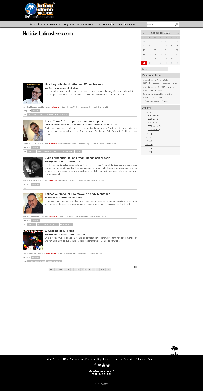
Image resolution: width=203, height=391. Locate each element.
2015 (150, 87)
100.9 (146, 83)
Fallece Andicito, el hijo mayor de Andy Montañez (77, 194)
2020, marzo (154, 123)
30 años (158, 90)
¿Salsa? (166, 80)
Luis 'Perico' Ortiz (68, 151)
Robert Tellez (48, 114)
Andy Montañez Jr (66, 224)
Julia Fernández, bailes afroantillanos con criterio (77, 157)
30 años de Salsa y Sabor (152, 97)
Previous (59, 269)
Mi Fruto (30, 261)
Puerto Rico (31, 151)
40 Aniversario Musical (151, 101)
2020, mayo (153, 115)
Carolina (78, 151)
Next (102, 269)
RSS (135, 267)
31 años (167, 97)
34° (173, 97)
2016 (156, 87)
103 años (155, 84)
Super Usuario (51, 253)
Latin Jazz (56, 151)
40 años (164, 101)
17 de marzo (165, 84)
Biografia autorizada (61, 114)
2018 (169, 87)
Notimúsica (55, 107)
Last (108, 269)
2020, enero (154, 130)
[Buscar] (170, 69)
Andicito (55, 224)
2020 (148, 112)
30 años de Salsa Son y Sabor (157, 94)
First (51, 269)
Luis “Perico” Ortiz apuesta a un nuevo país (74, 121)
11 (97, 269)
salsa (29, 114)
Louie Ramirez (40, 261)
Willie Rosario (37, 114)
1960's (174, 84)
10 (93, 269)
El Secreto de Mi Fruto (59, 230)
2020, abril (153, 119)
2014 (144, 87)
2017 (163, 87)
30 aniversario (148, 91)
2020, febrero (154, 126)
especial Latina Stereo (54, 261)
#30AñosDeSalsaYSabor (152, 80)
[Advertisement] (80, 58)
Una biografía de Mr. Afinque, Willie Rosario (74, 84)
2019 (174, 87)
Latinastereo (47, 151)
